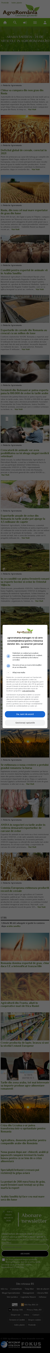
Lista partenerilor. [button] (28, 691)
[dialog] (25, 676)
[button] (25, 673)
